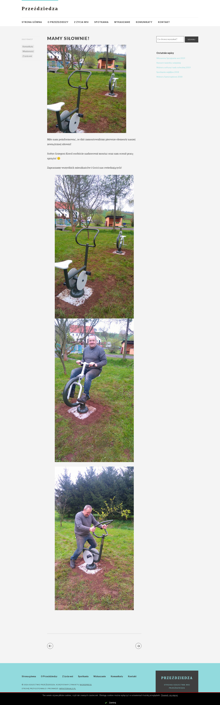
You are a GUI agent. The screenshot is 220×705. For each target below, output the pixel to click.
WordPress (86, 684)
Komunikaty (144, 22)
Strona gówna (32, 22)
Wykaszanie (122, 22)
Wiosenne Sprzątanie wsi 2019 (170, 58)
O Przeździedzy (58, 22)
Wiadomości (28, 51)
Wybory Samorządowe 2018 (169, 76)
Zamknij (112, 703)
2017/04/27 (27, 39)
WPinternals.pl (67, 688)
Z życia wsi (81, 22)
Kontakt (164, 22)
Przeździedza (40, 9)
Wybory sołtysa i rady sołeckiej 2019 (173, 67)
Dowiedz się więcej (169, 695)
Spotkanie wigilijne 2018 (167, 72)
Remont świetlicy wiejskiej (168, 62)
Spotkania (101, 22)
